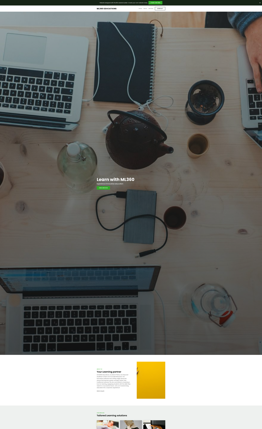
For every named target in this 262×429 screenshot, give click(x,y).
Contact (160, 8)
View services (103, 188)
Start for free (155, 2)
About (145, 8)
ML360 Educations (107, 8)
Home (140, 8)
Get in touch (100, 391)
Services (151, 8)
